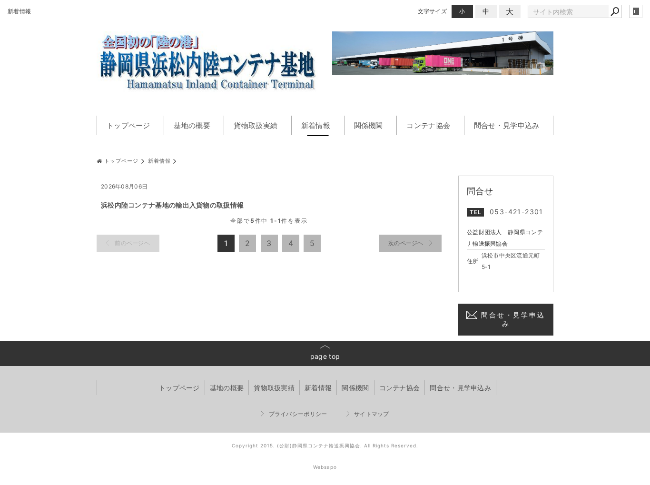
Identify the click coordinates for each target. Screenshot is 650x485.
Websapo (325, 467)
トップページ (128, 125)
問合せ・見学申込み (507, 125)
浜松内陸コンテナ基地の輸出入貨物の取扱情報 (172, 205)
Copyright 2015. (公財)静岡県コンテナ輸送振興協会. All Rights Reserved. (325, 445)
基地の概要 (192, 125)
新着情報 (315, 125)
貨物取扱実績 (255, 125)
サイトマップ (371, 413)
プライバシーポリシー (298, 413)
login (635, 11)
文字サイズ (432, 11)
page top (325, 356)
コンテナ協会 (428, 125)
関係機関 (368, 125)
